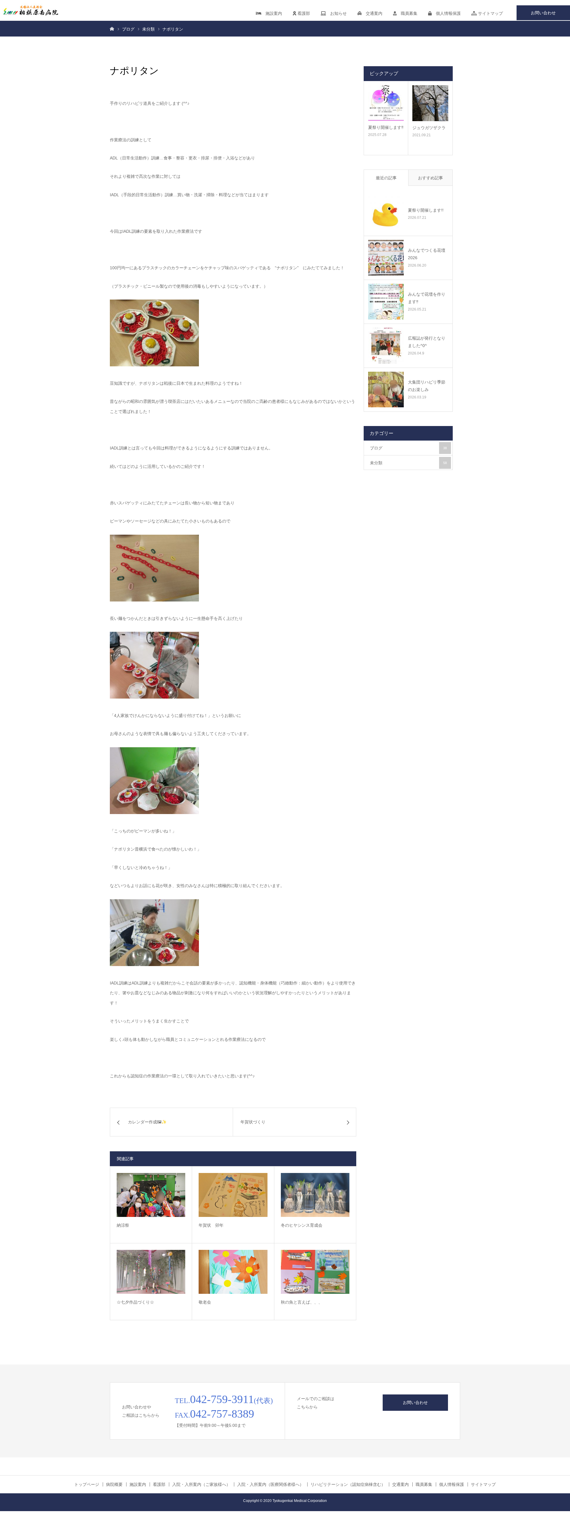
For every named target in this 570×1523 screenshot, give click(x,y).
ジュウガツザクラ (429, 127)
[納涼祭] (151, 1195)
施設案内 (271, 13)
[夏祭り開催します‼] (386, 103)
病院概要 (114, 1484)
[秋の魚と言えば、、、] (315, 1272)
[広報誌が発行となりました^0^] (386, 345)
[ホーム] (112, 28)
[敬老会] (233, 1272)
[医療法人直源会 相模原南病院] (29, 10)
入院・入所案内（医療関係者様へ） (270, 1484)
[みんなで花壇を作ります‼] (386, 301)
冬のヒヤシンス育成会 (301, 1225)
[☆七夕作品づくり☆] (151, 1272)
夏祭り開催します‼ (385, 127)
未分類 (408, 462)
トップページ (86, 1484)
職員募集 (407, 13)
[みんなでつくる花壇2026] (386, 258)
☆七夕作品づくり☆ (135, 1302)
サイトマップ (490, 13)
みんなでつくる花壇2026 (426, 254)
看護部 (303, 13)
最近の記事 (386, 177)
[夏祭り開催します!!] (386, 214)
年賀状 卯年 (211, 1225)
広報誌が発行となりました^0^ (426, 342)
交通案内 (372, 13)
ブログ (408, 448)
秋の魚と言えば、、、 (301, 1302)
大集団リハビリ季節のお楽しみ (426, 386)
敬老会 (205, 1302)
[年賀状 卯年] (233, 1195)
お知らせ (336, 13)
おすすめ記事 (430, 177)
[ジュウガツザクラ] (430, 103)
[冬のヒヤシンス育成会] (315, 1195)
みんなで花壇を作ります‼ (426, 298)
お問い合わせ (543, 12)
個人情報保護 (446, 13)
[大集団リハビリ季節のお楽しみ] (386, 389)
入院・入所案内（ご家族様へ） (201, 1484)
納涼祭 (123, 1225)
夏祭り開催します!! (426, 210)
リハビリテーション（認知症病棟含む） (348, 1484)
